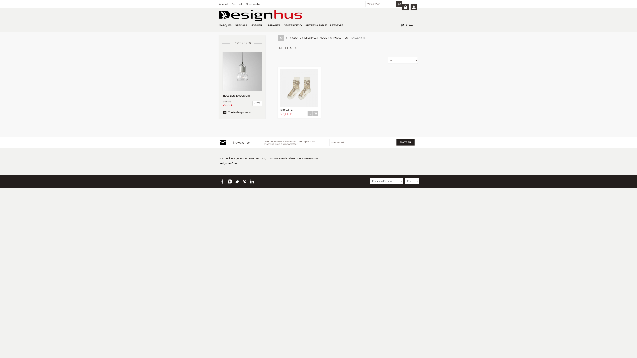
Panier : (411, 25)
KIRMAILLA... (287, 110)
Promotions (242, 42)
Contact (237, 4)
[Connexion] (405, 7)
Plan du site (253, 4)
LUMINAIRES (273, 25)
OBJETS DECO (293, 25)
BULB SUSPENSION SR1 (236, 96)
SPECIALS (241, 25)
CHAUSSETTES (339, 38)
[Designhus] (260, 16)
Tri (384, 60)
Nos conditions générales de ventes (239, 158)
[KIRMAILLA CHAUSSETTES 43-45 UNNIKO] (299, 106)
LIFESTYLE (336, 25)
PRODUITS (295, 38)
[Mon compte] (414, 7)
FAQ (264, 158)
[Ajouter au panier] (315, 115)
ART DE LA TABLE (316, 25)
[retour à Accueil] (281, 38)
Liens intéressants (307, 158)
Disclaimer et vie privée (282, 158)
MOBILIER (256, 25)
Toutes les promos (239, 112)
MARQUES (225, 25)
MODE (323, 38)
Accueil (223, 4)
